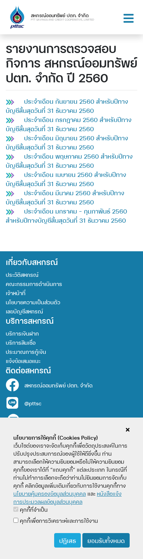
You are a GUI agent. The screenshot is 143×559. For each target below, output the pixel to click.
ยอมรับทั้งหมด (106, 540)
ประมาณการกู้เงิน (26, 351)
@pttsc (33, 402)
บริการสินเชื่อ (20, 342)
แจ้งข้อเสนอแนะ (23, 360)
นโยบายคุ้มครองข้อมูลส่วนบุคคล (49, 493)
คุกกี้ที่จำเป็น (33, 509)
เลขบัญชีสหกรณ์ (24, 311)
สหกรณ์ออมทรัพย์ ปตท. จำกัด (58, 385)
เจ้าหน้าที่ (16, 292)
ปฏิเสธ (67, 540)
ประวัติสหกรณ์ (22, 274)
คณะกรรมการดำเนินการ (34, 283)
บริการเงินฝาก (22, 333)
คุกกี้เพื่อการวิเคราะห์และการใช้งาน (58, 520)
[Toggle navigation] (128, 17)
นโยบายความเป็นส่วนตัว (33, 301)
